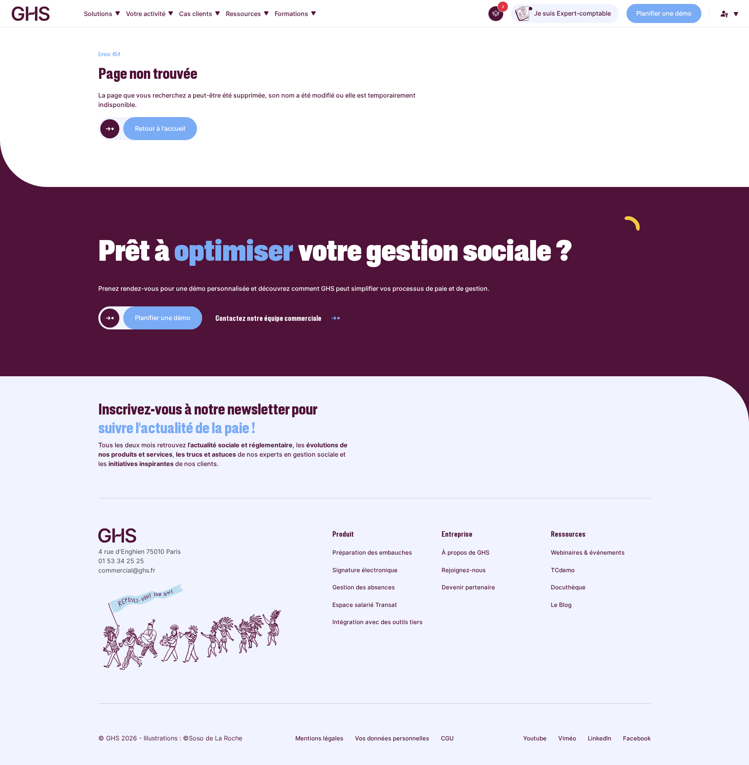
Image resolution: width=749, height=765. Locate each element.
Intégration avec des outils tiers (377, 622)
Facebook (637, 738)
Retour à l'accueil (160, 128)
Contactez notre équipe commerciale (268, 318)
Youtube (535, 738)
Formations (291, 14)
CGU (447, 738)
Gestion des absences (363, 587)
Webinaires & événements (588, 552)
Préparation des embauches (372, 552)
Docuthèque (568, 587)
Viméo (567, 738)
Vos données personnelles (392, 738)
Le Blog (561, 604)
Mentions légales (319, 738)
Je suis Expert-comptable (571, 13)
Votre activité (145, 14)
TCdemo (563, 570)
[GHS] (31, 13)
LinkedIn (599, 738)
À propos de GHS (466, 552)
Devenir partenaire (468, 587)
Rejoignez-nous (464, 570)
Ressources (243, 14)
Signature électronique (365, 570)
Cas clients (195, 14)
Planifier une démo (664, 13)
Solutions (98, 14)
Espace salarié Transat (364, 604)
